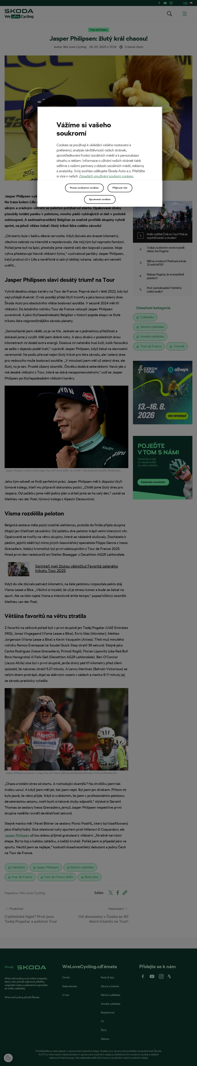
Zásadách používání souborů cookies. (106, 176)
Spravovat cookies (100, 199)
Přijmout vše (120, 187)
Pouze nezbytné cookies (84, 187)
